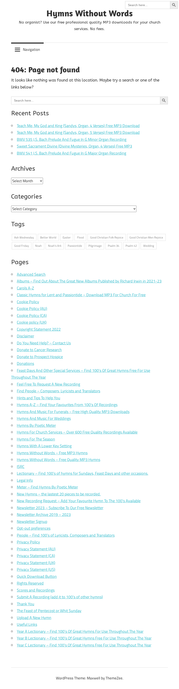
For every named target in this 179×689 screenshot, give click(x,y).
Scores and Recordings (36, 590)
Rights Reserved (30, 583)
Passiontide (75, 245)
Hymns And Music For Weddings (44, 418)
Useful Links (27, 624)
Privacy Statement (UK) (36, 563)
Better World (48, 237)
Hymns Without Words (89, 13)
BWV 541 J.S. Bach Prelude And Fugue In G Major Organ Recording (71, 153)
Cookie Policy (28, 302)
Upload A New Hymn (34, 618)
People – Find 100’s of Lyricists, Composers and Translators (66, 535)
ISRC (20, 467)
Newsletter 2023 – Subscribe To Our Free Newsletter (60, 508)
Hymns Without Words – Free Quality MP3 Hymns (58, 460)
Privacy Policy (28, 542)
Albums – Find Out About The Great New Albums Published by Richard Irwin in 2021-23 (89, 281)
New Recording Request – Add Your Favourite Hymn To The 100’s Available (79, 501)
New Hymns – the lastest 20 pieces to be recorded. (59, 494)
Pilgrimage (95, 245)
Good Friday (21, 245)
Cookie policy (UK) (31, 322)
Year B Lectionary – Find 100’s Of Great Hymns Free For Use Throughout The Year (84, 638)
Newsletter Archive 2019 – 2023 (44, 514)
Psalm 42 (131, 245)
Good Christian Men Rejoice (146, 237)
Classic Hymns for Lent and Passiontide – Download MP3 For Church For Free (81, 295)
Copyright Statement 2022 (39, 329)
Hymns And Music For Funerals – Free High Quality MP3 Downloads (73, 412)
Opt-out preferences (33, 528)
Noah (38, 245)
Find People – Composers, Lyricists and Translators (58, 391)
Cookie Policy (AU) (32, 308)
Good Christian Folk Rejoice (106, 237)
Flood (80, 237)
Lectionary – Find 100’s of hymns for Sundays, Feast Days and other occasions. (82, 473)
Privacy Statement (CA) (36, 556)
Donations (25, 363)
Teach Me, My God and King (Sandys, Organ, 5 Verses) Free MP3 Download (78, 132)
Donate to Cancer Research (39, 350)
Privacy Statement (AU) (36, 549)
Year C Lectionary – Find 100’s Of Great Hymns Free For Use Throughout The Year (84, 645)
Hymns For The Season (36, 439)
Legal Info (25, 480)
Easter (67, 237)
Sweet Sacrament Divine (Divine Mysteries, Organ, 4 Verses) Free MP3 (74, 146)
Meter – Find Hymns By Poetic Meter (47, 487)
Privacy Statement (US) (36, 569)
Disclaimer (25, 336)
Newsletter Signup (32, 521)
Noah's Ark (54, 245)
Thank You (25, 604)
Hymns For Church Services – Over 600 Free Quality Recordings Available (77, 432)
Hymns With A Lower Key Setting (44, 446)
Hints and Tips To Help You (38, 398)
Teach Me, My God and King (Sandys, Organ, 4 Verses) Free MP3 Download (78, 126)
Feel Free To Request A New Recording (48, 384)
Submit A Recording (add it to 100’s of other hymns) (60, 597)
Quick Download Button (37, 576)
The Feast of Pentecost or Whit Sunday (49, 611)
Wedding (148, 245)
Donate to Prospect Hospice (40, 357)
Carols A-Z (25, 288)
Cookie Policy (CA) (32, 315)
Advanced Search (31, 274)
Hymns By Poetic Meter (36, 425)
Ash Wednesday (24, 237)
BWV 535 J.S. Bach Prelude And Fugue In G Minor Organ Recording (71, 139)
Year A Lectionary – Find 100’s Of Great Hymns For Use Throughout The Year (80, 631)
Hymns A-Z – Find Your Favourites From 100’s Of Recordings (67, 405)
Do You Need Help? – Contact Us (44, 343)
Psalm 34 (113, 245)
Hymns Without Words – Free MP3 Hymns (52, 453)
